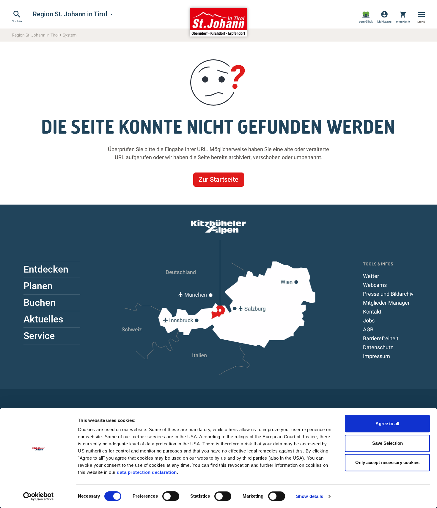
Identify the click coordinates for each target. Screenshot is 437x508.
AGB (368, 329)
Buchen (39, 302)
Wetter (371, 276)
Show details (309, 496)
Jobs (369, 320)
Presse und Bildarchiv (388, 294)
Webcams (375, 285)
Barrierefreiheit (380, 338)
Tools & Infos (378, 264)
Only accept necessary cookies (387, 462)
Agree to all (387, 423)
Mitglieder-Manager (386, 303)
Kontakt (372, 311)
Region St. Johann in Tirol (73, 14)
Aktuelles (43, 319)
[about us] (366, 17)
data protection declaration (147, 472)
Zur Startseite (218, 179)
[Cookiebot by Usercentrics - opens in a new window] (38, 496)
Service (39, 335)
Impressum (376, 356)
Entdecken (45, 269)
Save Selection (387, 443)
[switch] (170, 496)
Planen (38, 286)
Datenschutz (378, 347)
